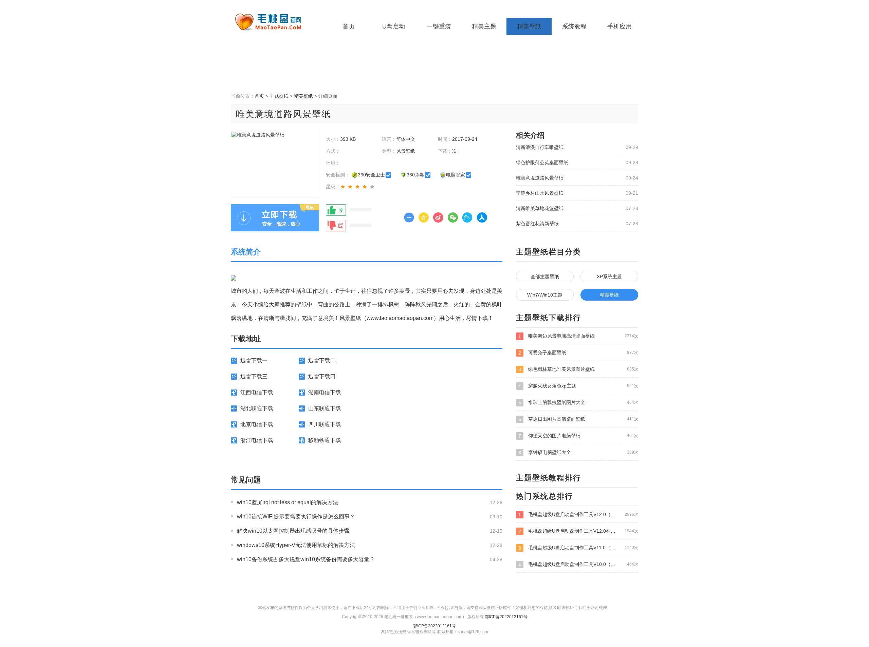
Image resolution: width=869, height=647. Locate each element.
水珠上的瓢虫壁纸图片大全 (578, 402)
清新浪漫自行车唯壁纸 (539, 147)
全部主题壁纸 (545, 276)
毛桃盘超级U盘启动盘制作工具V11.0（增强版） (578, 548)
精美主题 (484, 26)
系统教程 (574, 26)
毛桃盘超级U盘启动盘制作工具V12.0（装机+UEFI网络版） (578, 514)
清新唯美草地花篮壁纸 (539, 208)
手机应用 (619, 26)
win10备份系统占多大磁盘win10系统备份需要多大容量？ (306, 559)
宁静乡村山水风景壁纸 (539, 193)
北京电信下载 (256, 424)
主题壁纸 (279, 96)
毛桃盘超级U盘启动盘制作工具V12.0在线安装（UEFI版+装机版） (578, 531)
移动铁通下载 (324, 440)
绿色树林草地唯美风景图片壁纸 (578, 369)
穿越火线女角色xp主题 (578, 386)
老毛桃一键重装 (273, 22)
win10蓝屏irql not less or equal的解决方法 (287, 502)
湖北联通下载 (256, 408)
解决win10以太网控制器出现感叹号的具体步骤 (293, 531)
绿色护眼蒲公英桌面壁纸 (542, 162)
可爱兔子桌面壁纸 (578, 353)
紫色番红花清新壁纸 (537, 223)
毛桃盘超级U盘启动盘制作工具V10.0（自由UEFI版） (578, 564)
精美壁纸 (529, 26)
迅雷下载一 (253, 360)
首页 (349, 26)
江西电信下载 (256, 392)
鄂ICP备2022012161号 (506, 616)
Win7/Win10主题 (544, 295)
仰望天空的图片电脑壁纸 (578, 436)
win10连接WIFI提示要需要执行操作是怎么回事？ (296, 516)
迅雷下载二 (321, 360)
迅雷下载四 (321, 376)
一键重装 (439, 26)
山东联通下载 (324, 408)
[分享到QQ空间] (424, 217)
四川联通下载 (324, 424)
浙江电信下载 (256, 440)
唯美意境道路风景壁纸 (539, 177)
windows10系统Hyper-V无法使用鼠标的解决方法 (296, 545)
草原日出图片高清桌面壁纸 (578, 419)
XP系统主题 (609, 276)
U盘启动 (393, 26)
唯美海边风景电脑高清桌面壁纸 (578, 336)
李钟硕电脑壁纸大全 (578, 452)
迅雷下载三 (253, 376)
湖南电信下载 (324, 392)
